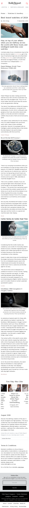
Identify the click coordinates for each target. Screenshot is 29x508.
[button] (2, 3)
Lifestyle (4, 7)
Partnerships (22, 506)
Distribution (5, 506)
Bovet (2, 216)
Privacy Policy (14, 506)
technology (18, 54)
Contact (10, 503)
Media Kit (22, 503)
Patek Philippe (5, 135)
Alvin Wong (6, 21)
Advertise (16, 503)
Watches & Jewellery (17, 7)
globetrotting (9, 58)
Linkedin (21, 496)
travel (20, 61)
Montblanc (4, 374)
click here (21, 467)
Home (3, 13)
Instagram (8, 496)
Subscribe (14, 487)
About (4, 503)
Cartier (3, 286)
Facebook (15, 496)
